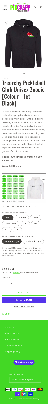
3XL (35, 223)
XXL (25, 223)
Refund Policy (12, 339)
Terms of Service (14, 345)
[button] (5, 7)
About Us (9, 327)
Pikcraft (19, 399)
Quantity (6, 277)
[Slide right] (30, 73)
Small (8, 217)
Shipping (16, 273)
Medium (22, 217)
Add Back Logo (33, 241)
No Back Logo (12, 241)
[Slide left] (18, 73)
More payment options (24, 306)
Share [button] (8, 314)
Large (36, 217)
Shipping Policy (12, 351)
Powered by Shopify (31, 399)
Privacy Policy (12, 333)
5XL (17, 229)
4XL (7, 229)
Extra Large (11, 223)
